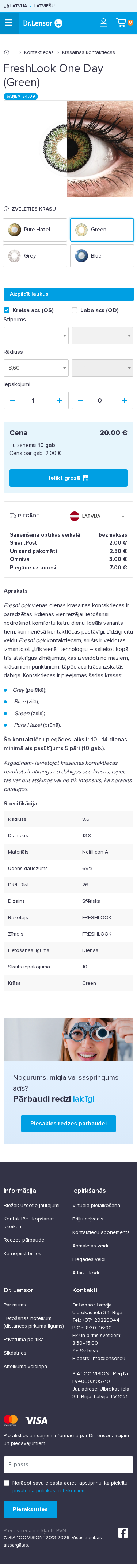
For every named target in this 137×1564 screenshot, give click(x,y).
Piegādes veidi (89, 1259)
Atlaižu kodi (85, 1273)
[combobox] (36, 368)
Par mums (15, 1305)
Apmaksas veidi (90, 1246)
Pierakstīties (30, 1509)
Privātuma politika (24, 1339)
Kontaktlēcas (39, 52)
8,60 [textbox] (14, 368)
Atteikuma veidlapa (25, 1366)
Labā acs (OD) (99, 310)
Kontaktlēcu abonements (101, 1232)
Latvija (18, 6)
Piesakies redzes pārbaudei (68, 1123)
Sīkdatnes (15, 1353)
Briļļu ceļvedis (87, 1219)
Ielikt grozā (65, 478)
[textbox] (86, 516)
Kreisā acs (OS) (33, 310)
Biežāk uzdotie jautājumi (32, 1205)
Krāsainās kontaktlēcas (88, 52)
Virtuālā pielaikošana (96, 1205)
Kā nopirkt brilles (22, 1253)
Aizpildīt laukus (29, 294)
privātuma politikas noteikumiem (49, 1490)
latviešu (44, 6)
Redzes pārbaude (24, 1240)
